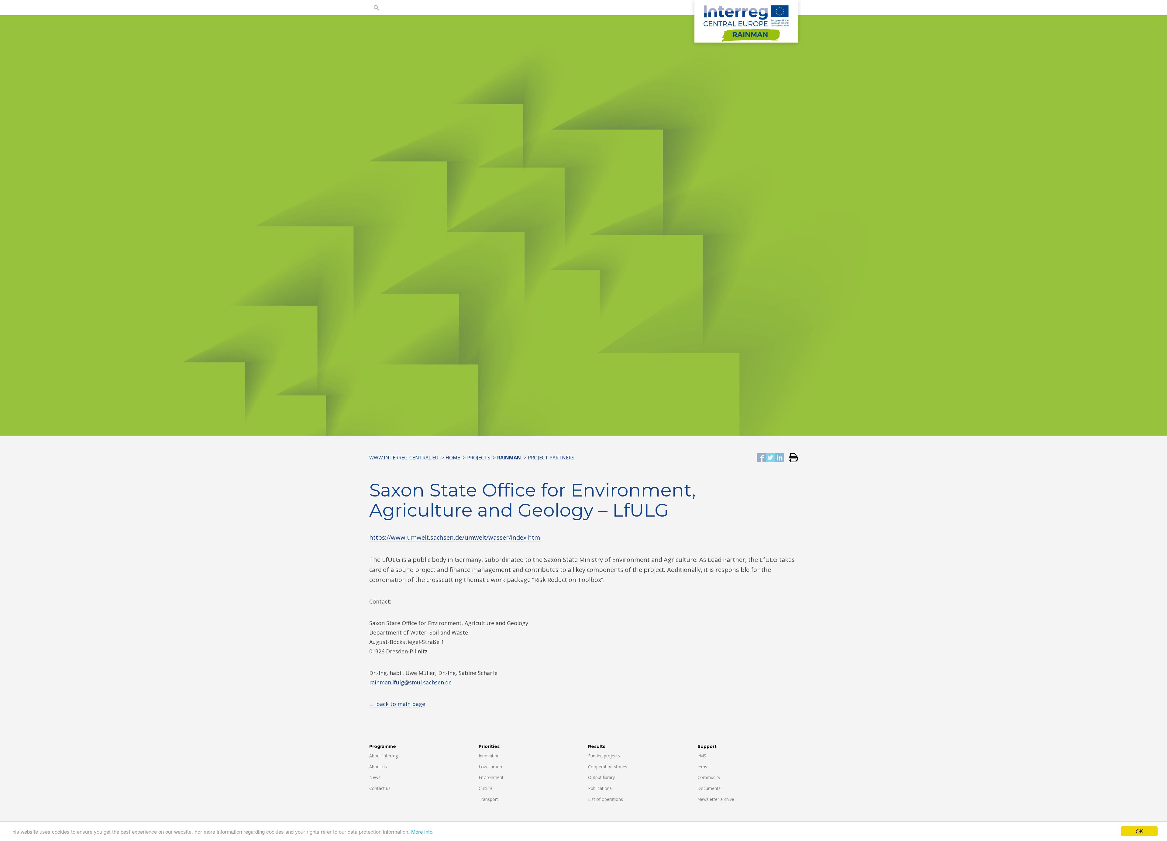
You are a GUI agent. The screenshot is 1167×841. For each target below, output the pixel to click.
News (374, 777)
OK (1139, 831)
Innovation (489, 756)
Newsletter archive (715, 799)
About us (378, 767)
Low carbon (490, 767)
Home (453, 457)
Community (708, 777)
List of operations (605, 799)
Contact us (380, 788)
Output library (601, 777)
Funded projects (604, 756)
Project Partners (551, 457)
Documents (709, 788)
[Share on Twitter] (770, 458)
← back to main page (397, 704)
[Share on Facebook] (761, 458)
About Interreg (383, 756)
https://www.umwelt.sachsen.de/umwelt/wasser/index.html (455, 537)
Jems (702, 767)
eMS (701, 756)
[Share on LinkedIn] (779, 458)
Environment (491, 777)
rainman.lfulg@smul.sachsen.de (410, 682)
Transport (488, 799)
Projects (478, 457)
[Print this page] (791, 458)
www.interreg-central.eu (404, 457)
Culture (486, 788)
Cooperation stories (607, 767)
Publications (600, 788)
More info (421, 831)
